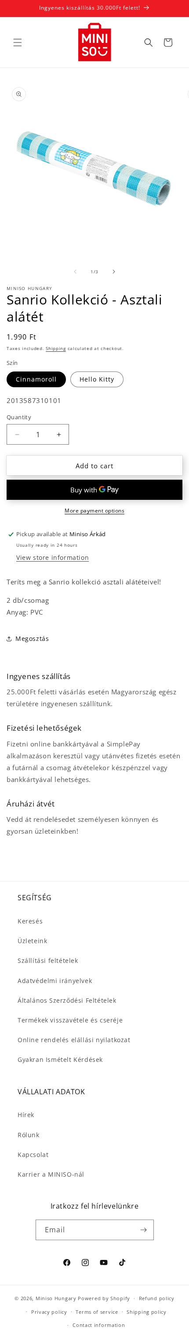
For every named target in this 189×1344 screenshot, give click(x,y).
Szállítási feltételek (48, 960)
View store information (52, 557)
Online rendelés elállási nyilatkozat (74, 1040)
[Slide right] (114, 271)
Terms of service (97, 1312)
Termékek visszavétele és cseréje (70, 1020)
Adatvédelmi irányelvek (55, 980)
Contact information (99, 1325)
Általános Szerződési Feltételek (67, 1000)
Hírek (26, 1115)
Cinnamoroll (36, 379)
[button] (17, 42)
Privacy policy (49, 1312)
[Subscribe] (143, 1230)
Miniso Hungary (56, 1298)
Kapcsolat (33, 1154)
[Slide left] (75, 271)
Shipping (56, 348)
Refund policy (156, 1298)
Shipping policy (147, 1312)
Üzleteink (32, 941)
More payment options (94, 510)
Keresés (30, 921)
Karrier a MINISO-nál (51, 1174)
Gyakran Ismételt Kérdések (60, 1059)
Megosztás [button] (32, 638)
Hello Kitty (97, 379)
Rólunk (29, 1135)
